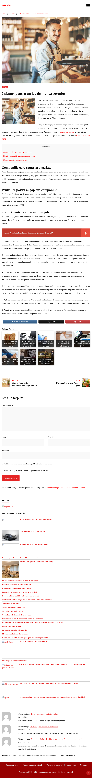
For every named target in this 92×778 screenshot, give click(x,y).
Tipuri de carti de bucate (11, 603)
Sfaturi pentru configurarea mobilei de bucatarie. (20, 581)
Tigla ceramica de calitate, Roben (44, 714)
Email (51, 437)
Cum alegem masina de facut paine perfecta (36, 519)
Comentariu (7, 406)
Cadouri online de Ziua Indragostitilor (34, 544)
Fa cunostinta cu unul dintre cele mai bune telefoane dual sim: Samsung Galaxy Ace (32, 622)
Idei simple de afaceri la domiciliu (14, 661)
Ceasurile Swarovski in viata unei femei (16, 584)
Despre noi (71, 765)
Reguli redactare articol (32, 765)
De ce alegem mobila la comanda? (44, 726)
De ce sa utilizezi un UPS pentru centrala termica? (20, 596)
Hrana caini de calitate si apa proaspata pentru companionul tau (25, 638)
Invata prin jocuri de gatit (11, 626)
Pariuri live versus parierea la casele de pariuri (19, 592)
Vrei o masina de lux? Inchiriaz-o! (32, 531)
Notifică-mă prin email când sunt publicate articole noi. (26, 470)
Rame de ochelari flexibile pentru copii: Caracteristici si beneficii (57, 739)
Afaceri (5, 87)
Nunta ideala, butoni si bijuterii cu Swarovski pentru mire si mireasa (27, 600)
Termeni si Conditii (54, 765)
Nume (5, 437)
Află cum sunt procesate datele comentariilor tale (65, 487)
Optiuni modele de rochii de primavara (16, 615)
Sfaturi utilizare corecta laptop (13, 607)
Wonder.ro (8, 5)
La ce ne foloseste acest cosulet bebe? (34, 641)
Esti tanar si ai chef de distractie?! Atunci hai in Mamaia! (23, 619)
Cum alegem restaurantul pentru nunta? (17, 588)
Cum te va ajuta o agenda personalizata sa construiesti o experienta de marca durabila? (52, 697)
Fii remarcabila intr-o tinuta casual (15, 634)
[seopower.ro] (7, 506)
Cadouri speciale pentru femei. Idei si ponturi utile (20, 558)
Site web (5, 450)
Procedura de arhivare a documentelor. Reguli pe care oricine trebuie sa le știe (49, 683)
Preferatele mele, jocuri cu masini (14, 630)
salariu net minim (67, 132)
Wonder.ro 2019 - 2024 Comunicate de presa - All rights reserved (46, 772)
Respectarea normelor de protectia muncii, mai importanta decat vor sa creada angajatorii (52, 664)
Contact (83, 765)
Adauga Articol (12, 765)
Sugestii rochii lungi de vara (12, 611)
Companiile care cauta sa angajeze (17, 152)
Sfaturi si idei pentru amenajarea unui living (36, 561)
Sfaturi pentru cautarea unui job (16, 160)
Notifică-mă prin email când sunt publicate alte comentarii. (28, 464)
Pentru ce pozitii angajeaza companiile (19, 156)
